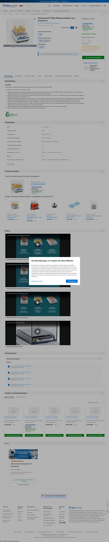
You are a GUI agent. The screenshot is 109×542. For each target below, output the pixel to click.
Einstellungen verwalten (37, 281)
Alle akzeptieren (72, 281)
